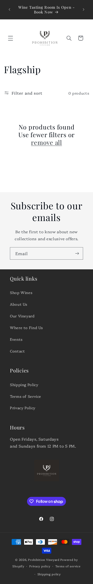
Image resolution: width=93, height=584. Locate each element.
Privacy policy (39, 566)
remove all (46, 142)
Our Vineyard (22, 315)
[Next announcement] (83, 9)
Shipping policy (49, 574)
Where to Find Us (26, 327)
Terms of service (68, 566)
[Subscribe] (77, 253)
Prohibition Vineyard (44, 560)
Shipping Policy (24, 384)
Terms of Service (25, 396)
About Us (18, 304)
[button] (10, 38)
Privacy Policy (22, 407)
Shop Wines (21, 292)
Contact (17, 350)
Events (16, 339)
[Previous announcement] (9, 9)
